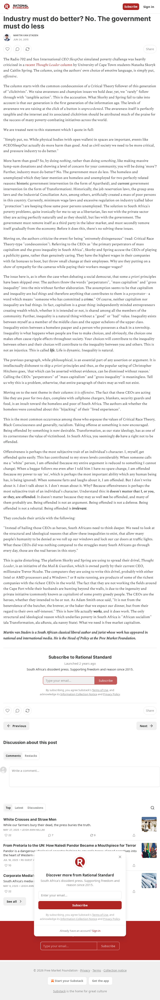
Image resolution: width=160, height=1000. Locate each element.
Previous (19, 726)
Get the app (100, 981)
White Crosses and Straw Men (29, 819)
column (66, 65)
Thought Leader (48, 65)
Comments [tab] (13, 756)
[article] (80, 827)
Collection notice (115, 970)
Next (144, 726)
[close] (120, 857)
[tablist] (21, 756)
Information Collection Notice (78, 919)
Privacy (85, 970)
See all (12, 901)
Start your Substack (69, 981)
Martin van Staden (25, 35)
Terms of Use (100, 915)
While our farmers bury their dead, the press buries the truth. (47, 825)
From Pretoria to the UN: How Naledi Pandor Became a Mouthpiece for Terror (69, 845)
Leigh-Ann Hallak (33, 829)
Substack (59, 991)
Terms (96, 970)
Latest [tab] (19, 808)
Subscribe (131, 7)
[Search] (152, 808)
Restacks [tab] (31, 756)
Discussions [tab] (35, 808)
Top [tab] (8, 808)
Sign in (148, 7)
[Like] (7, 49)
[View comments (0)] (17, 49)
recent (30, 65)
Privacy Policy (111, 919)
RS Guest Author (32, 860)
